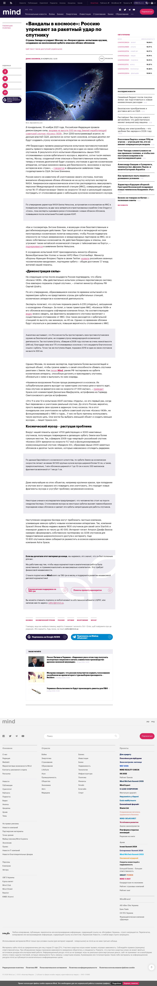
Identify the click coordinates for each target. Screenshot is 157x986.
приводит (99, 389)
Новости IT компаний (11, 850)
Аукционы (71, 3)
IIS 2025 (123, 774)
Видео (4, 800)
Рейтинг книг (125, 890)
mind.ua (92, 941)
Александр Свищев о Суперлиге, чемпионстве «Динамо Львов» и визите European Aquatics (135, 167)
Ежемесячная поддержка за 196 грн (42, 590)
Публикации (32, 3)
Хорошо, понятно (131, 983)
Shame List (124, 808)
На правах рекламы (10, 824)
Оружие (70, 620)
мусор (94, 620)
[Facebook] (120, 10)
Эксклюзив (6, 843)
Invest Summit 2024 (128, 847)
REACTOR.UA (151, 3)
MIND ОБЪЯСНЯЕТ (128, 818)
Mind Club (94, 3)
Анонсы (62, 3)
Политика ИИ (31, 968)
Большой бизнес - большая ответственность (131, 870)
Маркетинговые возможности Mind (17, 766)
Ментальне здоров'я (128, 793)
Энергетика (71, 14)
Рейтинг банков (126, 777)
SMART (126, 875)
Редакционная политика (13, 968)
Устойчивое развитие (129, 822)
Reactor (5, 893)
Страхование (99, 14)
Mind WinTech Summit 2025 (132, 781)
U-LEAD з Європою (129, 789)
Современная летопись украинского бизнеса (130, 813)
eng (30, 9)
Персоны (6, 862)
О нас (4, 754)
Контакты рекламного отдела (14, 770)
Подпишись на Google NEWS (46, 637)
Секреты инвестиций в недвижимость (129, 863)
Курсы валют (7, 881)
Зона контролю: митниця (131, 762)
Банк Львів (124, 909)
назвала (85, 258)
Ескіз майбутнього (128, 800)
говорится (58, 168)
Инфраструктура (85, 774)
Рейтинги (6, 793)
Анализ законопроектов (129, 826)
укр (26, 9)
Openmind (44, 3)
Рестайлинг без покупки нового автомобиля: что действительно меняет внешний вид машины (134, 119)
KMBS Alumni (139, 3)
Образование (122, 14)
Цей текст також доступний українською (44, 49)
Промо (5, 847)
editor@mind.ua (56, 603)
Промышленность (49, 777)
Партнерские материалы (12, 831)
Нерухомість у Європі (129, 796)
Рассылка (6, 774)
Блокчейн (82, 789)
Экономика (46, 785)
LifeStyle (45, 770)
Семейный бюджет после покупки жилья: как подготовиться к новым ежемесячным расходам (135, 99)
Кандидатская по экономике (131, 883)
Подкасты (53, 3)
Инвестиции (85, 14)
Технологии (83, 770)
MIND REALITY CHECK (129, 770)
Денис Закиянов (33, 59)
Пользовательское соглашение (53, 968)
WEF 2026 (124, 766)
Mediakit (5, 762)
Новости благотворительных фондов (17, 854)
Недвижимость (84, 766)
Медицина (46, 793)
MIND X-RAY (125, 879)
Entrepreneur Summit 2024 (131, 850)
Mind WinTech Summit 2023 (132, 854)
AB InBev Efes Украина (129, 905)
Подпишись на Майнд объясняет (87, 637)
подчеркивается (34, 246)
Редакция (6, 758)
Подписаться (147, 12)
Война (52, 14)
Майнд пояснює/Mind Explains (15, 839)
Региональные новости (36, 14)
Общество (46, 781)
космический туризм (45, 620)
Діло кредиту (125, 754)
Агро (44, 774)
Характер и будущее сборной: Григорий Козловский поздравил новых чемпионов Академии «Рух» (136, 187)
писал (57, 370)
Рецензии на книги (127, 836)
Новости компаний (10, 827)
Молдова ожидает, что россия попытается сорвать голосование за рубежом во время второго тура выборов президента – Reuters (78, 675)
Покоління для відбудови (131, 758)
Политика (6, 28)
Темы (4, 816)
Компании (6, 866)
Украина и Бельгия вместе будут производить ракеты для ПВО (77, 688)
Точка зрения (7, 835)
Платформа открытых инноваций (129, 831)
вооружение (82, 620)
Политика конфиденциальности (83, 968)
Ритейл (81, 785)
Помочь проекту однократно (87, 590)
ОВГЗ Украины (124, 35)
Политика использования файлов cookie (117, 968)
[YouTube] (134, 10)
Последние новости (126, 91)
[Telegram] (129, 10)
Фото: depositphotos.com (34, 123)
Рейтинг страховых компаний (132, 886)
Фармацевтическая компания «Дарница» (132, 918)
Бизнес (60, 14)
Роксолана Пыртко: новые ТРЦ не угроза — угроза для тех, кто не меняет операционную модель (135, 141)
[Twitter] (125, 10)
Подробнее (116, 983)
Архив (80, 3)
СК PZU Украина (126, 913)
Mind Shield (7, 889)
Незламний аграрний (129, 858)
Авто (43, 789)
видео (29, 314)
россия (61, 620)
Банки (110, 14)
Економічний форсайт (129, 804)
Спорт (81, 793)
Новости (22, 3)
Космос (29, 620)
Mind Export (125, 785)
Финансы (82, 781)
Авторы (5, 870)
